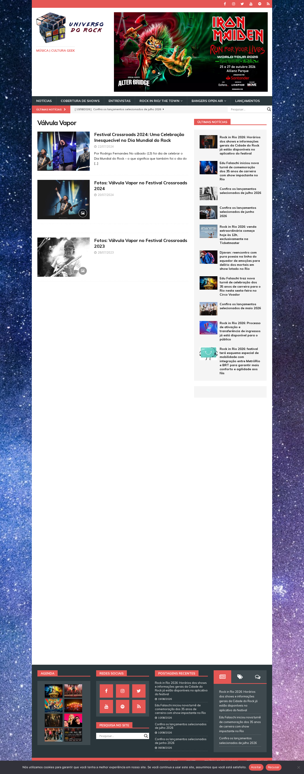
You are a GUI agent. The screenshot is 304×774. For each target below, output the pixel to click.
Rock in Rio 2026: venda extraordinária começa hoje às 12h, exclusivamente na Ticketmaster (238, 235)
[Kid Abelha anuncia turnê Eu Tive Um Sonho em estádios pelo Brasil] (73, 720)
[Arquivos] (268, 4)
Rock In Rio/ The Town (159, 101)
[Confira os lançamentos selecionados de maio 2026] (208, 308)
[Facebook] (225, 4)
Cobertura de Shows (80, 101)
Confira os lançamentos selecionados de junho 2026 (238, 212)
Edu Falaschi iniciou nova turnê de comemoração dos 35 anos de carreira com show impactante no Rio (239, 171)
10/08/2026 (165, 717)
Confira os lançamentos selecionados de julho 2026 (240, 191)
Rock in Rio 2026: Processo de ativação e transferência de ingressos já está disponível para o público (240, 331)
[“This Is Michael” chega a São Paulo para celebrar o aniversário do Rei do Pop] (73, 691)
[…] (96, 163)
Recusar (274, 767)
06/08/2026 (165, 747)
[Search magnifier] (269, 109)
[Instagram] (233, 4)
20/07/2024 (106, 195)
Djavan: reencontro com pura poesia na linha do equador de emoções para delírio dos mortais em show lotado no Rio (240, 260)
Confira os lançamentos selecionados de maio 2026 (240, 306)
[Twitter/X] (242, 4)
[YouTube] (251, 4)
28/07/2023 (106, 252)
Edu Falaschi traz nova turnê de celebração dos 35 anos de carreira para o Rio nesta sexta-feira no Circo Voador (240, 286)
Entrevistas (119, 101)
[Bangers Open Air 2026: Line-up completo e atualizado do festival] (73, 734)
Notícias (44, 101)
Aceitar (256, 767)
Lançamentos (247, 101)
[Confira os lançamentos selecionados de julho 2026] (208, 193)
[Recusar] (298, 767)
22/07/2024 (106, 146)
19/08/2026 (165, 699)
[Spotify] (259, 4)
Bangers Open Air (207, 101)
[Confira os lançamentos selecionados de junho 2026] (208, 212)
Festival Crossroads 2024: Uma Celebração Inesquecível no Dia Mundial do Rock (139, 137)
